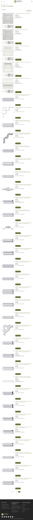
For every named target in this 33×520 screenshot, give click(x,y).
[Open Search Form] (4, 1)
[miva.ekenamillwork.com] (18, 1)
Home (1, 4)
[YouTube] (6, 516)
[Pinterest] (8, 516)
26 (2, 26)
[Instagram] (4, 516)
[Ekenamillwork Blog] (10, 516)
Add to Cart (18, 117)
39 (16, 491)
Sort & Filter (29, 10)
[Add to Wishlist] (14, 13)
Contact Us (23, 507)
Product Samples (5, 4)
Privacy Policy (24, 510)
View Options (18, 27)
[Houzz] (12, 517)
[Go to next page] (19, 491)
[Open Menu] (1, 1)
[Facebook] (2, 516)
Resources (23, 511)
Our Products (24, 504)
